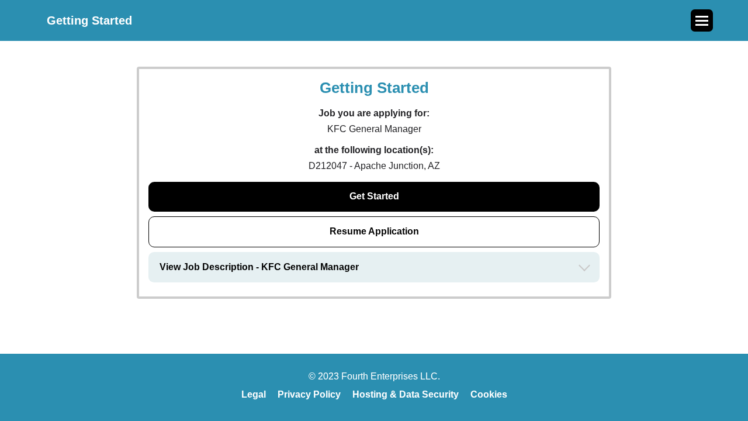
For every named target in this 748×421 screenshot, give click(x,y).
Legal (253, 394)
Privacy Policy (309, 394)
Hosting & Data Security (405, 394)
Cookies (488, 394)
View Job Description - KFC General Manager (259, 267)
